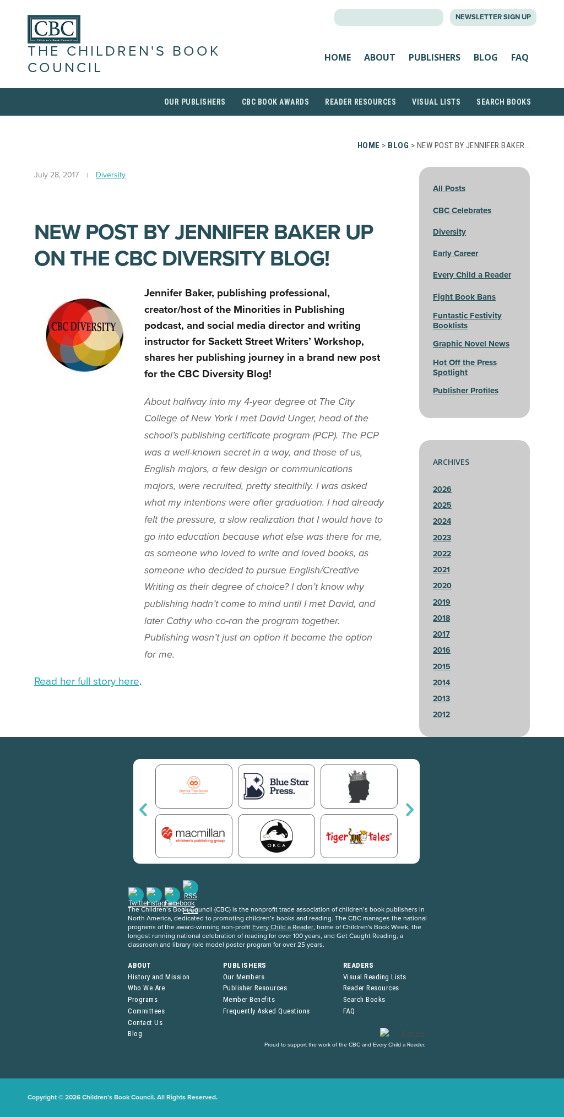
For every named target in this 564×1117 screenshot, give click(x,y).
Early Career (455, 253)
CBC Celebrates (462, 210)
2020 (442, 585)
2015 (442, 666)
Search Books (503, 101)
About (379, 57)
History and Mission (159, 977)
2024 (442, 521)
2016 (442, 650)
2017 (441, 634)
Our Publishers (195, 101)
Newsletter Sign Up (493, 17)
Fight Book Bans (464, 297)
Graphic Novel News (471, 344)
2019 (442, 602)
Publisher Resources (255, 988)
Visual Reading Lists (374, 977)
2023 (442, 538)
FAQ (520, 57)
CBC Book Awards (276, 101)
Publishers (434, 57)
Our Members (244, 977)
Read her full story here (86, 681)
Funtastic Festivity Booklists (467, 320)
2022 (442, 553)
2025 (442, 505)
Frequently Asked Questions (266, 1011)
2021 (441, 569)
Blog (486, 57)
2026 (442, 489)
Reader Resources (360, 101)
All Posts (449, 188)
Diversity (111, 175)
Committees (146, 1011)
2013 (441, 698)
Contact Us (145, 1022)
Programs (143, 999)
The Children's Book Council (124, 59)
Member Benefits (249, 999)
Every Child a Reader (472, 275)
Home (337, 57)
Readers (358, 965)
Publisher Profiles (465, 390)
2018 (441, 618)
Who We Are (146, 988)
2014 (441, 682)
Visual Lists (436, 101)
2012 (441, 714)
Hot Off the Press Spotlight (465, 367)
